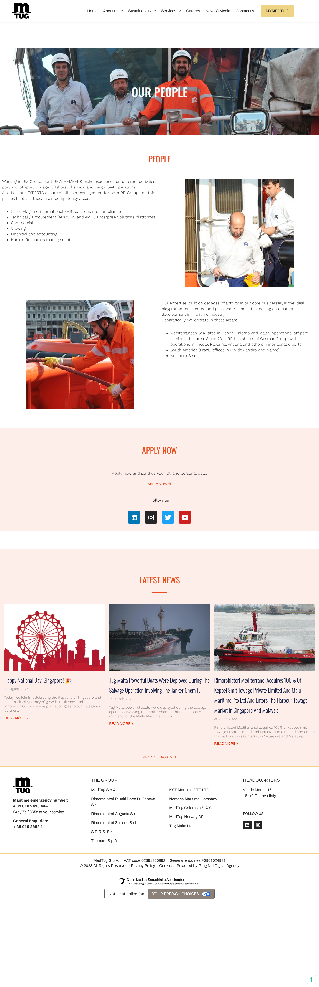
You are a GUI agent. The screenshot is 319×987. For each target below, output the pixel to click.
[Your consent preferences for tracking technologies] (311, 979)
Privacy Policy (143, 865)
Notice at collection (126, 893)
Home (92, 11)
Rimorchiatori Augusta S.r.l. (114, 814)
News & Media (218, 11)
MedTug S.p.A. (104, 790)
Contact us (245, 11)
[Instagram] (151, 517)
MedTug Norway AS (186, 817)
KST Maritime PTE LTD (189, 790)
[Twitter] (168, 517)
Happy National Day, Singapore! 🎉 (38, 680)
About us (110, 11)
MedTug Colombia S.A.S (190, 808)
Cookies (166, 865)
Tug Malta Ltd (180, 826)
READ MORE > (16, 718)
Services (168, 11)
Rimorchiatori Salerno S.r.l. (114, 822)
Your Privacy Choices (175, 893)
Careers (193, 11)
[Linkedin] (134, 517)
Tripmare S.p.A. (104, 840)
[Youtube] (185, 517)
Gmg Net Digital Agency (218, 865)
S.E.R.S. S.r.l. (103, 832)
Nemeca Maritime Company (193, 799)
